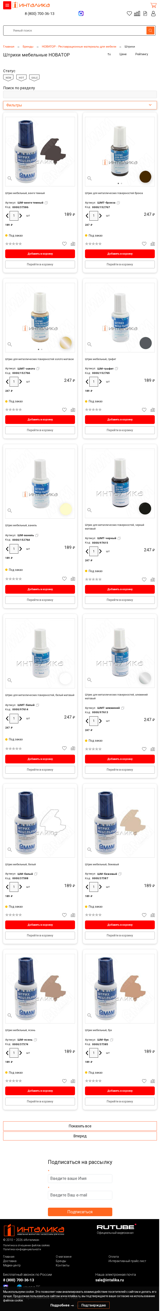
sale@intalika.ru (109, 1280)
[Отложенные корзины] (145, 13)
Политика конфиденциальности (22, 1249)
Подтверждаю (93, 1305)
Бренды (61, 1261)
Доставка (9, 1261)
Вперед (80, 1136)
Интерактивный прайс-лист (127, 1261)
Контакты (62, 1265)
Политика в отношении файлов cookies (26, 1245)
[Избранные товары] (129, 13)
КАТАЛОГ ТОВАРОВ (7, 5)
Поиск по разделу (19, 88)
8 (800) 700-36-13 (39, 13)
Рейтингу (141, 54)
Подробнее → (62, 1305)
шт (28, 215)
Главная (8, 1256)
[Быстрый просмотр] (10, 178)
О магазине (63, 1256)
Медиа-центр (12, 1265)
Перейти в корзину (40, 264)
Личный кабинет (153, 13)
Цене (123, 54)
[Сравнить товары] (137, 13)
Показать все (80, 1126)
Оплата (114, 1256)
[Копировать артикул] (46, 203)
